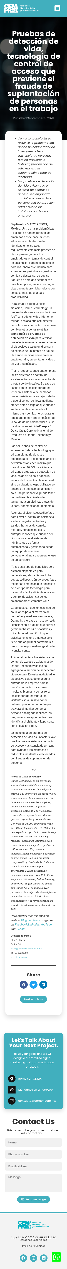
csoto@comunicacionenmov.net (26, 948)
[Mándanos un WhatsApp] (12, 1089)
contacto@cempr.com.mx (37, 1101)
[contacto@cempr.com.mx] (12, 1101)
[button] (57, 8)
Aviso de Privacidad (34, 1246)
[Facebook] (23, 1258)
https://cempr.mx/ (19, 957)
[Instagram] (33, 1258)
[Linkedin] (44, 1258)
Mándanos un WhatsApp (35, 1090)
